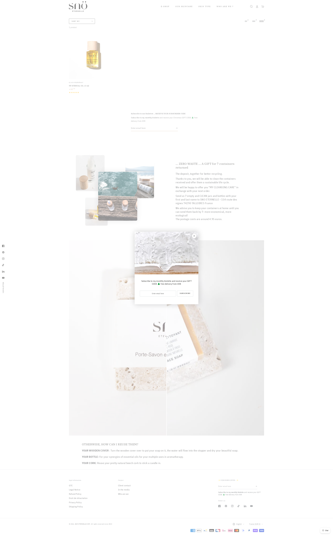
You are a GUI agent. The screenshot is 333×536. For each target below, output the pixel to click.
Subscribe (185, 293)
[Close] (194, 236)
